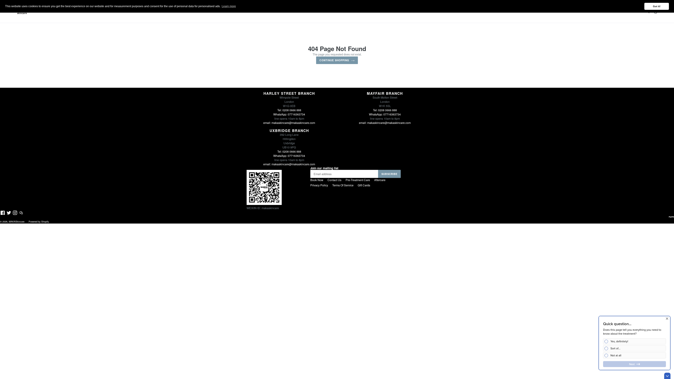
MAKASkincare (16, 221)
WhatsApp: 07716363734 (289, 114)
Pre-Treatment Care (358, 180)
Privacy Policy (319, 185)
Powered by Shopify (39, 221)
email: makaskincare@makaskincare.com (289, 123)
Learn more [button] (229, 6)
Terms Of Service (342, 185)
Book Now (316, 180)
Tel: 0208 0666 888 (289, 110)
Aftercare (379, 180)
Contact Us (334, 180)
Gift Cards (364, 185)
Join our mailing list (324, 168)
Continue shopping (334, 60)
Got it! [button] (656, 6)
